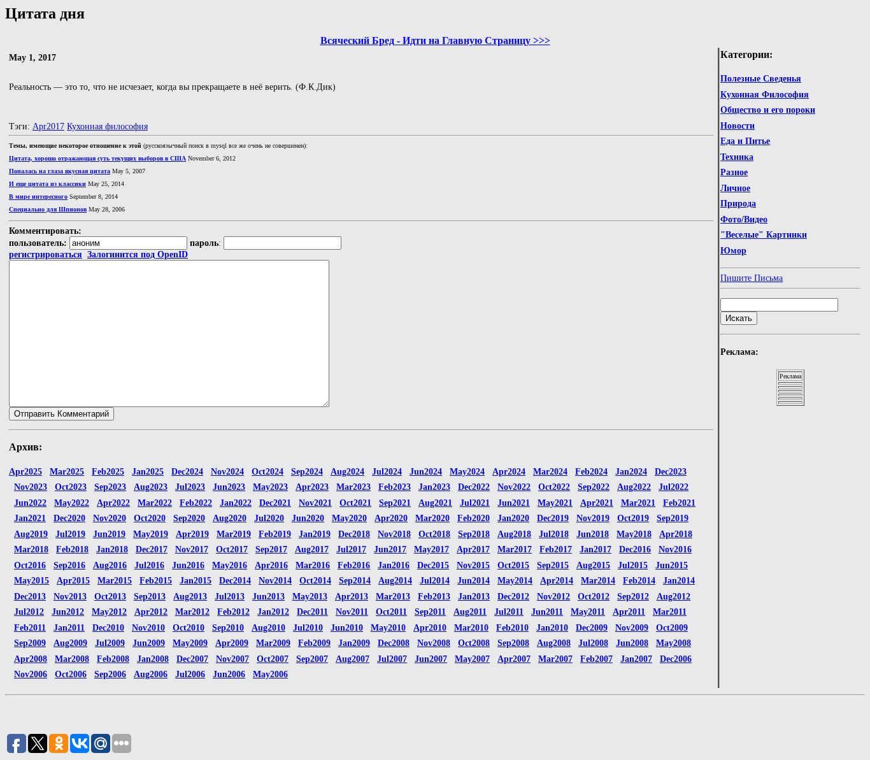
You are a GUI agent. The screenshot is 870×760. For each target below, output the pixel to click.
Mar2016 (313, 565)
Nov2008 (433, 643)
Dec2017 (152, 549)
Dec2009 (592, 628)
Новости (737, 126)
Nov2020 (109, 518)
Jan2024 (631, 472)
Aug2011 (470, 612)
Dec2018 (354, 534)
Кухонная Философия (764, 94)
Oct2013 (110, 596)
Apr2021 (596, 503)
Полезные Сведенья (760, 78)
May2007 (472, 659)
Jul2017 (351, 549)
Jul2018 (554, 534)
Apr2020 (391, 518)
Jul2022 (673, 487)
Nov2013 (70, 596)
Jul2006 (190, 674)
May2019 (150, 534)
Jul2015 (633, 565)
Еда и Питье (745, 141)
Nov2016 (675, 549)
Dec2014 (235, 580)
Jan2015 (195, 580)
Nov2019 (593, 518)
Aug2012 (673, 596)
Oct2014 (315, 580)
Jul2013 (230, 596)
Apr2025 (25, 472)
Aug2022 (634, 487)
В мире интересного (38, 196)
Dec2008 (394, 643)
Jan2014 (679, 580)
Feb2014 (639, 580)
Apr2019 (192, 534)
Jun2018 (592, 534)
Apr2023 (312, 487)
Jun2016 (188, 565)
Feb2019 (275, 534)
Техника (736, 157)
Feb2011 (30, 628)
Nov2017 (191, 549)
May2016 (229, 565)
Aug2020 (229, 518)
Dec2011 (312, 612)
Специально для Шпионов (48, 209)
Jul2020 (269, 518)
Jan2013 (474, 596)
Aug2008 (554, 643)
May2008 (673, 643)
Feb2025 (108, 472)
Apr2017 (48, 126)
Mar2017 (514, 549)
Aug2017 (312, 549)
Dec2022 (474, 487)
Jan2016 (394, 565)
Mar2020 (432, 518)
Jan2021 (30, 518)
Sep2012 (633, 596)
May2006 (270, 674)
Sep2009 (30, 643)
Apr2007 (514, 659)
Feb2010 (512, 628)
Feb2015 (155, 580)
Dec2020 (69, 518)
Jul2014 (435, 580)
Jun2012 (68, 612)
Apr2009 (231, 643)
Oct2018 (434, 534)
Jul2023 (190, 487)
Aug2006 (151, 674)
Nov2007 (232, 659)
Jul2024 (387, 472)
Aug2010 (268, 628)
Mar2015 (114, 580)
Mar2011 (670, 612)
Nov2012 (553, 596)
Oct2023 (71, 487)
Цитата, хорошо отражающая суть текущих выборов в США (97, 158)
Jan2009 (354, 643)
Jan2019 (315, 534)
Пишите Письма (751, 278)
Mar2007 (555, 659)
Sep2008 (513, 643)
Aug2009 (70, 643)
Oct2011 (391, 612)
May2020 (349, 518)
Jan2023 (434, 487)
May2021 (555, 503)
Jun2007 (431, 659)
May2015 (31, 580)
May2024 (467, 472)
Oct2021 (355, 503)
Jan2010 (552, 628)
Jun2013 (268, 596)
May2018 (634, 534)
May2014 (514, 580)
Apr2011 (629, 612)
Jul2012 (29, 612)
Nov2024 (227, 472)
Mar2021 (638, 503)
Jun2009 (148, 643)
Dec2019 (553, 518)
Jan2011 (69, 628)
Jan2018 (112, 549)
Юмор (733, 250)
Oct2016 (30, 565)
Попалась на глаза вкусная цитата (59, 171)
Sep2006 (110, 674)
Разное (734, 172)
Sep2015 (553, 565)
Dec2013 (30, 596)
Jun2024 (426, 472)
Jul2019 (70, 534)
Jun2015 (671, 565)
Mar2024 (550, 472)
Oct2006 (71, 674)
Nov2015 (473, 565)
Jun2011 (547, 612)
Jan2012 (273, 612)
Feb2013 (434, 596)
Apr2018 (675, 534)
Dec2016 (635, 549)
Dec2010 (108, 628)
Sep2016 (69, 565)
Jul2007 (392, 659)
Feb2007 (596, 659)
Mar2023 (353, 487)
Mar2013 (393, 596)
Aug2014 (395, 580)
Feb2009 (314, 643)
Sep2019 (672, 518)
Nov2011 (352, 612)
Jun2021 (513, 503)
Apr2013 (351, 596)
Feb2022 (196, 503)
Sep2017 (271, 549)
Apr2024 (508, 472)
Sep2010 (228, 628)
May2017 (431, 549)
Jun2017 (390, 549)
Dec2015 (433, 565)
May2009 (190, 643)
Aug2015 (593, 565)
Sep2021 (395, 503)
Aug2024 (347, 472)
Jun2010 (347, 628)
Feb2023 (394, 487)
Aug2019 (31, 534)
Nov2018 (394, 534)
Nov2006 (30, 674)
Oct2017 (232, 549)
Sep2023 (110, 487)
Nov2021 (315, 503)
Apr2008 (30, 659)
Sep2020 (189, 518)
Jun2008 (632, 643)
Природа (738, 203)
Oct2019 (633, 518)
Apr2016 (271, 565)
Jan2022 (236, 503)
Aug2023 (151, 487)
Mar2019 (234, 534)
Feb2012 (233, 612)
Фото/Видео (743, 219)
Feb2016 (354, 565)
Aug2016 (110, 565)
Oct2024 (267, 472)
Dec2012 (513, 596)
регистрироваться (45, 254)
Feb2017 (555, 549)
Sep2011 (430, 612)
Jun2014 (473, 580)
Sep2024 (307, 472)
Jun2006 (229, 674)
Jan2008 (153, 659)
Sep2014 (355, 580)
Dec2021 (275, 503)
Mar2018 (31, 549)
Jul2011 (509, 612)
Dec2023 (671, 472)
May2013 (309, 596)
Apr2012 (151, 612)
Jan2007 (636, 659)
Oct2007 (273, 659)
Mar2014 (598, 580)
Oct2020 (150, 518)
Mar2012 (192, 612)
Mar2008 (72, 659)
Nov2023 (30, 487)
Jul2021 (475, 503)
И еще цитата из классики (47, 183)
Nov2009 (631, 628)
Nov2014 (275, 580)
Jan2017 (595, 549)
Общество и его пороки (767, 110)
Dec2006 (676, 659)
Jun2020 (308, 518)
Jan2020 (513, 518)
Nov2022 (514, 487)
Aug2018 (514, 534)
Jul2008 (593, 643)
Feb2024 (591, 472)
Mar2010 (471, 628)
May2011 (588, 612)
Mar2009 (273, 643)
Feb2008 (113, 659)
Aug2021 (435, 503)
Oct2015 (513, 565)
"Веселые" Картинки (763, 235)
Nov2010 (148, 628)
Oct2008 (474, 643)
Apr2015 (73, 580)
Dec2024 (187, 472)
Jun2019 (109, 534)
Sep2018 (474, 534)
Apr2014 (556, 580)
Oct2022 (554, 487)
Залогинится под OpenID (137, 254)
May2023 (270, 487)
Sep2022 (594, 487)
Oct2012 (594, 596)
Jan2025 (148, 472)
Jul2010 (308, 628)
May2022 (71, 503)
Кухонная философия (107, 126)
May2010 (388, 628)
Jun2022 (30, 503)
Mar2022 (155, 503)
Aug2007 (352, 659)
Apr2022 (113, 503)
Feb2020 (473, 518)
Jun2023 (229, 487)
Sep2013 (150, 596)
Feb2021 (679, 503)
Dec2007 (192, 659)
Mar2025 (67, 472)
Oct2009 (672, 628)
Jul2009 (110, 643)
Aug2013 (190, 596)
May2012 (109, 612)
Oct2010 (188, 628)
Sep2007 (312, 659)
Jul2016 (149, 565)
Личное (735, 188)
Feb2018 (72, 549)
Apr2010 (429, 628)
